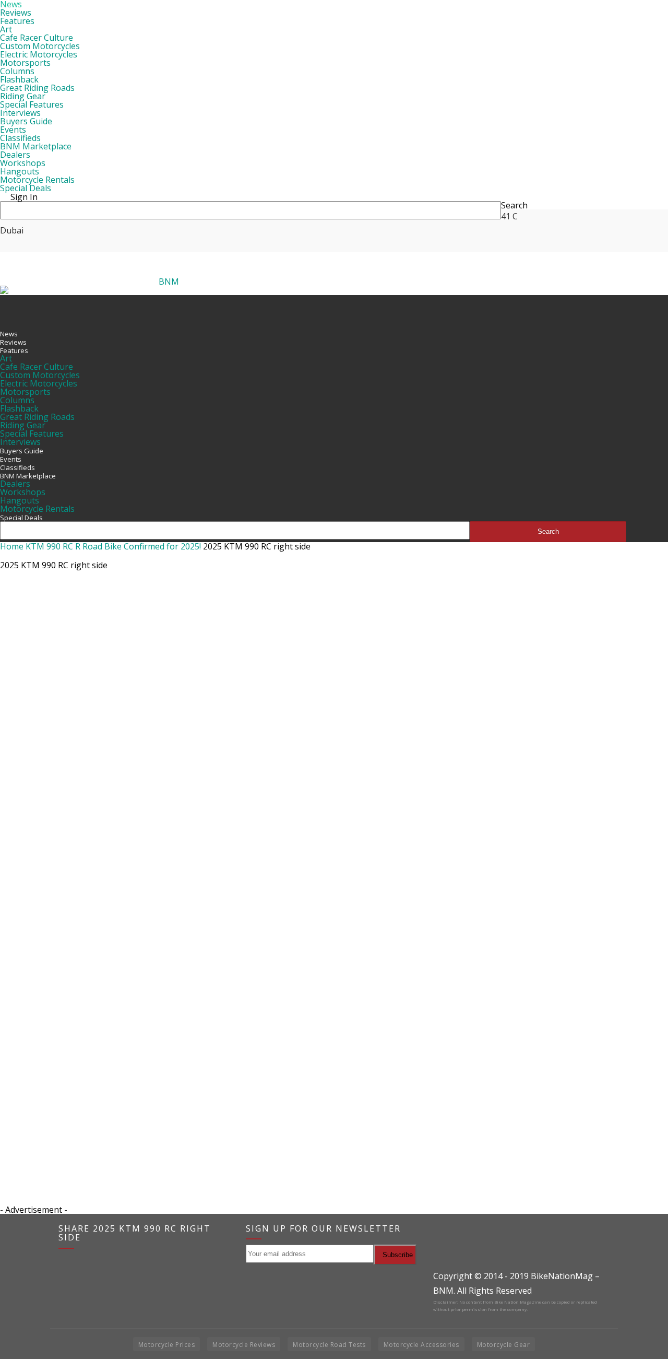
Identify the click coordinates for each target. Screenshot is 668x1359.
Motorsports (25, 62)
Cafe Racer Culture (36, 37)
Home (11, 546)
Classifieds (20, 138)
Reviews (15, 12)
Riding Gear (22, 96)
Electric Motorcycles (38, 54)
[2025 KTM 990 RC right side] (313, 1042)
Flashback (19, 79)
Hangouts (19, 171)
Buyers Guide (26, 121)
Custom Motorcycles (40, 46)
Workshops (22, 163)
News (9, 333)
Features (17, 21)
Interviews (20, 113)
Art (6, 29)
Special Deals (25, 188)
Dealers (15, 154)
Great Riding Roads (37, 87)
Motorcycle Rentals (37, 179)
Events (13, 129)
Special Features (32, 104)
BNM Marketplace (35, 146)
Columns (17, 71)
